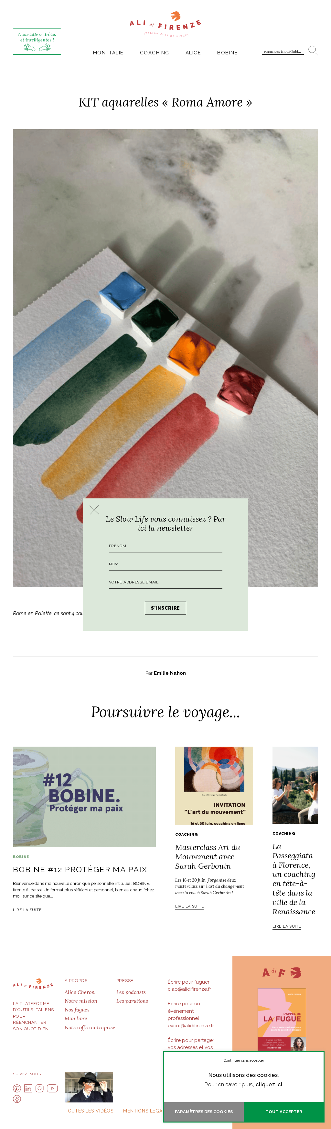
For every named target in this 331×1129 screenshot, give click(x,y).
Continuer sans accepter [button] (244, 1060)
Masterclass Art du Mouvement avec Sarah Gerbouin (207, 856)
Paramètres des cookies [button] (204, 1111)
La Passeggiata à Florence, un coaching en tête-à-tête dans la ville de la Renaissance (293, 879)
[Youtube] (52, 1088)
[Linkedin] (28, 1088)
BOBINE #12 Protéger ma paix (80, 869)
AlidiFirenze (165, 24)
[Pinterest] (17, 1088)
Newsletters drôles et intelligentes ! (37, 37)
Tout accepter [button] (283, 1111)
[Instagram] (40, 1088)
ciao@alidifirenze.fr (189, 989)
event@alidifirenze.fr (191, 1026)
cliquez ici (269, 1084)
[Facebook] (17, 1099)
